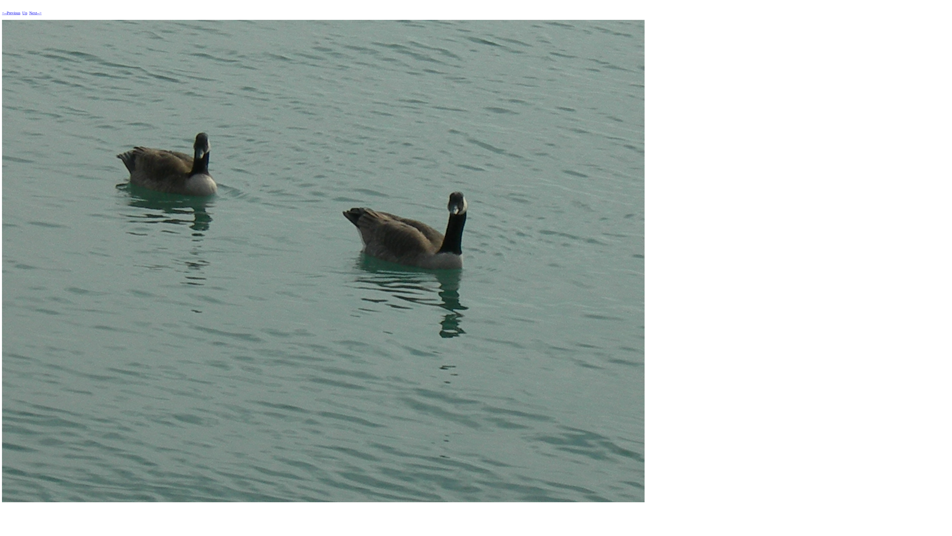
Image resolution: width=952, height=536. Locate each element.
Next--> (35, 13)
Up (24, 13)
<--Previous (11, 13)
